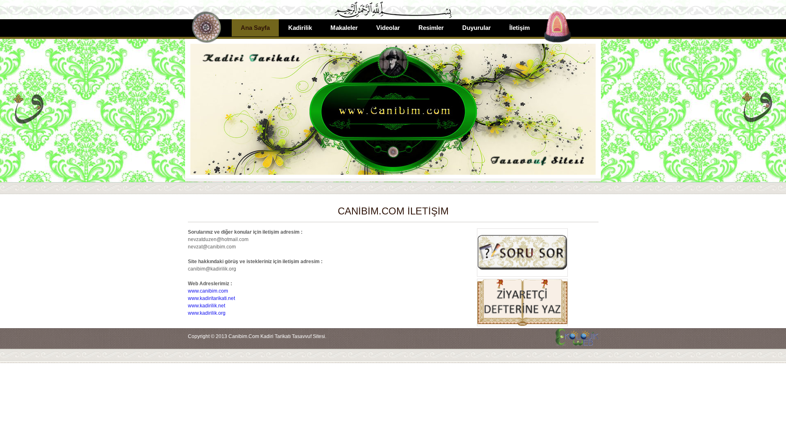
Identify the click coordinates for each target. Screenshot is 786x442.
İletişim (519, 27)
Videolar (388, 27)
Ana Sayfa (255, 27)
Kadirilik (300, 27)
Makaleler (344, 27)
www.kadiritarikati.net (211, 298)
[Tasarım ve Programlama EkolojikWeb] (576, 342)
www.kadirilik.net (206, 306)
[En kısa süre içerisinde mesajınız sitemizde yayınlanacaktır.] (522, 324)
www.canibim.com (208, 291)
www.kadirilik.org (207, 313)
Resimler (431, 27)
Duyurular (476, 27)
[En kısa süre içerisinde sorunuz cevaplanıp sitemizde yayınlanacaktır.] (522, 275)
